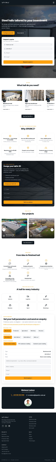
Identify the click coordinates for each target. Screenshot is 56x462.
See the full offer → (28, 116)
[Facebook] (3, 426)
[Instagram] (6, 426)
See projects (20, 33)
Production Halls (32, 421)
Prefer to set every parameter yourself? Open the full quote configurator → (21, 324)
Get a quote (31, 428)
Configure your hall (8, 33)
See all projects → (28, 242)
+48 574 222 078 (5, 451)
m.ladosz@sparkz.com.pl (36, 395)
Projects (31, 438)
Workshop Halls (32, 425)
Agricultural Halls (32, 423)
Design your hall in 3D (11, 183)
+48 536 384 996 (18, 395)
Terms (53, 459)
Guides (30, 436)
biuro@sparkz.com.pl (6, 453)
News (30, 434)
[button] (52, 229)
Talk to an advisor (28, 202)
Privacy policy (47, 459)
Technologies (32, 440)
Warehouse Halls (32, 419)
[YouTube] (9, 426)
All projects (4, 434)
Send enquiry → (28, 378)
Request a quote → (28, 62)
